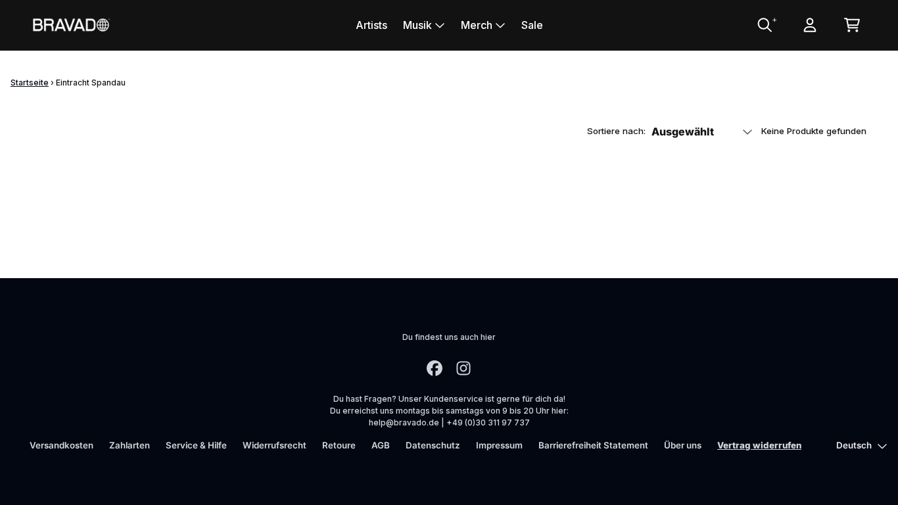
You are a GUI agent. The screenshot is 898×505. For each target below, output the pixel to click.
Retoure (339, 445)
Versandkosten (61, 445)
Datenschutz (433, 445)
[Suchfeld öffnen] (763, 25)
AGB (380, 445)
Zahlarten (129, 445)
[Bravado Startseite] (71, 24)
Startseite (30, 82)
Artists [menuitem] (371, 25)
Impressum (499, 445)
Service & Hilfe (196, 445)
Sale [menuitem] (532, 25)
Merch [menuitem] (476, 25)
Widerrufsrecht (274, 445)
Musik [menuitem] (417, 25)
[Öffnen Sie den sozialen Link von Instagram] (463, 368)
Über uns (682, 445)
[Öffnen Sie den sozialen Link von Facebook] (434, 368)
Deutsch (854, 445)
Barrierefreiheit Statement (593, 445)
